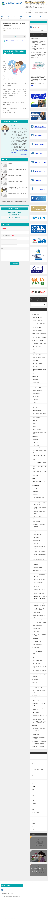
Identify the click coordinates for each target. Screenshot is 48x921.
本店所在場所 (35, 360)
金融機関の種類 (36, 382)
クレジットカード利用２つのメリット (39, 324)
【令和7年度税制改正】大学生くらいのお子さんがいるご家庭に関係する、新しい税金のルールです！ (17, 188)
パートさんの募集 (40, 189)
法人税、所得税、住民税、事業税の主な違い (39, 414)
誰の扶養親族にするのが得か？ (40, 582)
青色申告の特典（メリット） (37, 439)
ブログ (33, 766)
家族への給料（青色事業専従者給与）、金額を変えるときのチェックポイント (39, 730)
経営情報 (33, 823)
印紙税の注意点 (36, 537)
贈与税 (33, 829)
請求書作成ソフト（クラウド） (39, 700)
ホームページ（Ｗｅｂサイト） (38, 769)
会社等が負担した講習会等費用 (39, 559)
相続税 (33, 809)
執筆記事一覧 (24, 154)
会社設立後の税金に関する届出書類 (39, 370)
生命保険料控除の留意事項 (39, 546)
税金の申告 (35, 404)
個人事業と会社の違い (37, 327)
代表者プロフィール (13, 17)
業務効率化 (34, 795)
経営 (32, 820)
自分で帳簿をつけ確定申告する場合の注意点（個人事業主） (22, 201)
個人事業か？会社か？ (36, 393)
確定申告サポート (40, 171)
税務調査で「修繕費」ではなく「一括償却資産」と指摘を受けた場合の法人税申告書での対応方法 (39, 721)
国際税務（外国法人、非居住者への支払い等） (39, 334)
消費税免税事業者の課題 (39, 497)
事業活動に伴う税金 (37, 410)
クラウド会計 (38, 153)
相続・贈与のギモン (40, 127)
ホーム (3, 17)
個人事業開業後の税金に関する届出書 (39, 433)
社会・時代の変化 (35, 812)
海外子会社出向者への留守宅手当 (39, 337)
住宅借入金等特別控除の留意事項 (40, 555)
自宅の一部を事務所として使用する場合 (39, 667)
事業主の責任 (35, 399)
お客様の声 (23, 17)
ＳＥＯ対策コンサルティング (38, 346)
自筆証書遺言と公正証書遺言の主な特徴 (40, 525)
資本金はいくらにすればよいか (39, 357)
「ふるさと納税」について (37, 641)
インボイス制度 (39, 144)
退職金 (34, 423)
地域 (32, 783)
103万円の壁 (38, 135)
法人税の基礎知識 (36, 518)
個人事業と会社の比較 (37, 396)
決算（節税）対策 (35, 631)
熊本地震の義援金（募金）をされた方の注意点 (16, 181)
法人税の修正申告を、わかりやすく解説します (39, 716)
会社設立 (33, 349)
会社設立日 (35, 366)
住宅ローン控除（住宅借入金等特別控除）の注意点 (40, 609)
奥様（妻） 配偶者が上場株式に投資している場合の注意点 (40, 597)
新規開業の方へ (35, 682)
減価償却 (33, 478)
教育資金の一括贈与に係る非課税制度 (40, 508)
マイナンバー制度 (35, 442)
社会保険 (34, 426)
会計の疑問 (34, 684)
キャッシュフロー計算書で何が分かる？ (39, 691)
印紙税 (33, 780)
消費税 (33, 800)
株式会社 (34, 352)
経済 (32, 826)
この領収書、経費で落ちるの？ (38, 445)
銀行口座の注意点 (36, 663)
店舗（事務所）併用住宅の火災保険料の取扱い (39, 675)
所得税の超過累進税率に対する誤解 (40, 616)
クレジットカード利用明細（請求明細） (39, 459)
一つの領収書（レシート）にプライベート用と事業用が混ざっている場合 (39, 651)
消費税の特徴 (35, 494)
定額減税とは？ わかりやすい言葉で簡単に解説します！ (39, 709)
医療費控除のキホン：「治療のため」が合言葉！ (40, 571)
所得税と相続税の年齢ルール (38, 625)
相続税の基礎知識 (36, 521)
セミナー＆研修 (35, 638)
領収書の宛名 (35, 475)
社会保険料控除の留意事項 (39, 551)
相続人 (35, 531)
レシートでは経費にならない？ (39, 447)
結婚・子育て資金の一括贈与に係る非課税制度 (40, 503)
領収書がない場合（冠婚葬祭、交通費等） (39, 467)
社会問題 (33, 815)
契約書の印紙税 (37, 540)
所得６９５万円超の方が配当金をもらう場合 (40, 585)
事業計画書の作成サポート (37, 485)
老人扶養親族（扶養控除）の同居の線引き (8, 201)
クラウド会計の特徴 (36, 697)
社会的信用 (35, 407)
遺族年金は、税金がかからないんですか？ (15, 175)
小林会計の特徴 (35, 679)
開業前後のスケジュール (37, 317)
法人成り (34, 373)
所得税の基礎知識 (36, 561)
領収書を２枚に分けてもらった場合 (39, 472)
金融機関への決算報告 (37, 390)
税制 (4, 30)
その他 (33, 760)
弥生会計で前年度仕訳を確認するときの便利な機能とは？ (39, 738)
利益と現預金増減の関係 (37, 687)
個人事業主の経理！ (36, 734)
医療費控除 (10, 163)
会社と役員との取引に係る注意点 (39, 622)
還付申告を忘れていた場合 (39, 579)
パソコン (33, 763)
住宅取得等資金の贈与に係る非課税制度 (40, 512)
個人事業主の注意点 (36, 647)
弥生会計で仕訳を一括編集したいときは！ (39, 747)
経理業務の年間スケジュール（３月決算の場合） (39, 704)
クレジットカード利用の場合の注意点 (39, 656)
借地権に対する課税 (36, 712)
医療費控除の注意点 (38, 567)
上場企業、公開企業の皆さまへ (38, 340)
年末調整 (33, 786)
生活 (32, 806)
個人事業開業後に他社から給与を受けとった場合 (39, 671)
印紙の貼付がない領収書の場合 (39, 455)
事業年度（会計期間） (37, 429)
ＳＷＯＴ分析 (34, 488)
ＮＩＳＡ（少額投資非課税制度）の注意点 (40, 575)
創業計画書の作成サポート (38, 330)
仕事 (32, 772)
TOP (10, 882)
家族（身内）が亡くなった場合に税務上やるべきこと (39, 635)
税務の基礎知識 (35, 491)
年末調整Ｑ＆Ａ (36, 543)
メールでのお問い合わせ (15, 217)
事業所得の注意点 (37, 612)
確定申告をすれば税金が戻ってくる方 (40, 590)
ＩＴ (32, 755)
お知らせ (33, 758)
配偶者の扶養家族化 (37, 417)
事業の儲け (35, 420)
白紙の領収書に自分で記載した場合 (39, 451)
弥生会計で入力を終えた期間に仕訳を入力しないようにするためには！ (39, 742)
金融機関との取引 (35, 376)
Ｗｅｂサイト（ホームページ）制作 (39, 343)
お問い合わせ (43, 17)
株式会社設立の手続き (37, 354)
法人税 (33, 797)
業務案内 (33, 311)
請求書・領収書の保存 (37, 660)
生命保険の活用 (35, 436)
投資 (32, 792)
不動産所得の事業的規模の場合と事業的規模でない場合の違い (40, 604)
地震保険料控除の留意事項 (39, 548)
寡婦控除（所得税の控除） (39, 593)
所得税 (33, 789)
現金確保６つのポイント (37, 320)
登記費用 (34, 402)
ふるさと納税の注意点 (37, 644)
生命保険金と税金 (36, 628)
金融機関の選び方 (36, 384)
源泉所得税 (34, 803)
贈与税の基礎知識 (36, 499)
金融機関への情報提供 (37, 387)
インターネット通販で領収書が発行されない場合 (39, 463)
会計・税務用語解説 (36, 695)
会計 (32, 775)
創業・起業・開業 (35, 314)
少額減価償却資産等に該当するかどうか (39, 482)
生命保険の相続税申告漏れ (39, 529)
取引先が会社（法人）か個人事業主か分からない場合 (17, 169)
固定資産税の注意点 (37, 516)
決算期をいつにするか (37, 363)
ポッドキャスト (33, 17)
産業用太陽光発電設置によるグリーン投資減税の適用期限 (17, 194)
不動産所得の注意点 (38, 619)
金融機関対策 (35, 379)
